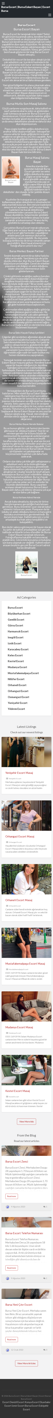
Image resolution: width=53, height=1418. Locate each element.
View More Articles (26, 1363)
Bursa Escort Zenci (16, 1161)
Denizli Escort (17, 1402)
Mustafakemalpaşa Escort (18, 969)
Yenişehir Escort (15, 778)
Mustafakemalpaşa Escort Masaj (25, 963)
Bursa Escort (32, 1405)
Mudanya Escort (15, 1033)
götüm (15, 276)
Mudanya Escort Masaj (19, 1027)
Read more (12, 1197)
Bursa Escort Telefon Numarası (24, 1233)
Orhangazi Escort (15, 842)
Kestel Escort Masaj (17, 1090)
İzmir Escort (18, 1405)
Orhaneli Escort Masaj (18, 900)
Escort (6, 1402)
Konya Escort (32, 1402)
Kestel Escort (14, 1097)
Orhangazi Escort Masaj (19, 836)
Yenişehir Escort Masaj (19, 772)
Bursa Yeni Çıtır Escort (18, 1304)
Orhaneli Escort (15, 906)
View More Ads (26, 1121)
